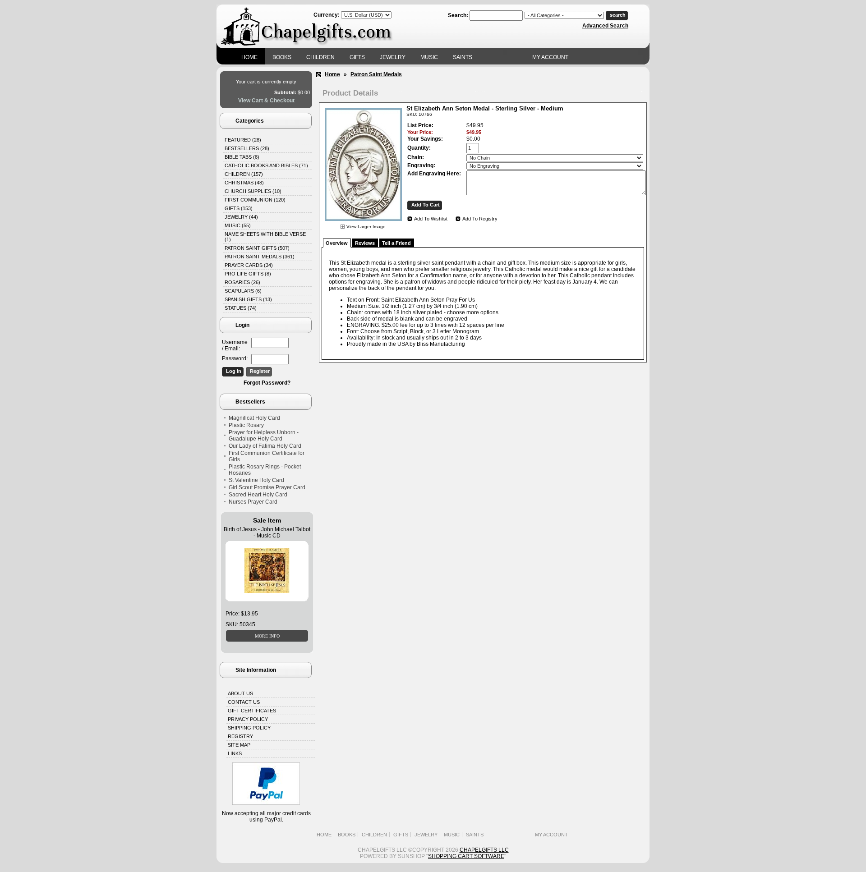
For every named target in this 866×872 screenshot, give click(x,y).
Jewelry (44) (241, 217)
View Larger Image (366, 226)
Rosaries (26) (242, 282)
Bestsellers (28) (247, 148)
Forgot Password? (267, 383)
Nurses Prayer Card (253, 502)
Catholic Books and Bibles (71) (266, 165)
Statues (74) (241, 308)
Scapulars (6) (243, 291)
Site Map (239, 745)
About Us (240, 693)
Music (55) (238, 225)
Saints (462, 57)
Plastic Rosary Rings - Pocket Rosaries (265, 470)
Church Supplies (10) (253, 191)
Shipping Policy (249, 727)
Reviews (365, 243)
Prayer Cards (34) (249, 265)
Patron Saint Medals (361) (260, 256)
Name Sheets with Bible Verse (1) (265, 236)
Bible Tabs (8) (242, 157)
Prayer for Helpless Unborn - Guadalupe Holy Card (264, 435)
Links (235, 753)
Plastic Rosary (246, 425)
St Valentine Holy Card (256, 480)
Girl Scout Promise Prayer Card (267, 487)
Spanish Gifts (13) (248, 299)
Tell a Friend (396, 243)
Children (320, 57)
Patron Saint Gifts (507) (257, 248)
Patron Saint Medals (376, 74)
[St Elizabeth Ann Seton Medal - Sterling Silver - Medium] (363, 222)
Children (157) (244, 174)
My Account (550, 57)
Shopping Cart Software (466, 856)
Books (281, 57)
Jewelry (392, 57)
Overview (337, 243)
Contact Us (244, 702)
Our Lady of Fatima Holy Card (265, 446)
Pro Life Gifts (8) (248, 273)
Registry (240, 736)
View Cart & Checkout (266, 100)
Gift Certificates (252, 710)
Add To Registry (479, 218)
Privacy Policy (248, 719)
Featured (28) (243, 139)
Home (249, 57)
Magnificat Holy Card (254, 418)
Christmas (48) (244, 182)
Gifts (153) (239, 208)
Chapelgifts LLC (484, 850)
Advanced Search (605, 26)
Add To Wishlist (430, 218)
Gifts (357, 57)
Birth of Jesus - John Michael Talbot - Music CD (267, 532)
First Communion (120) (255, 199)
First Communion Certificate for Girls (266, 456)
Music (429, 57)
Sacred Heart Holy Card (258, 494)
